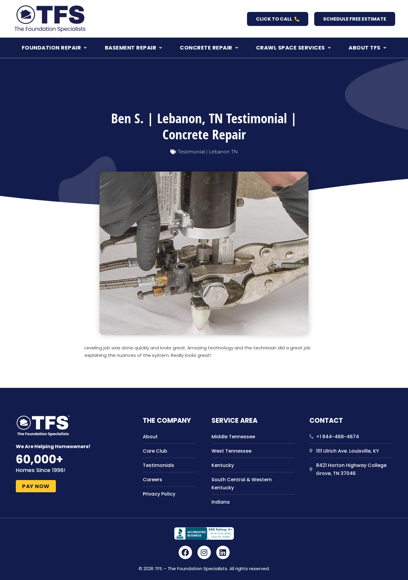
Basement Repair (131, 47)
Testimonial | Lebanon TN (208, 152)
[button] (54, 48)
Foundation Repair (51, 47)
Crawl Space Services (290, 47)
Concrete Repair (206, 47)
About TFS (365, 47)
